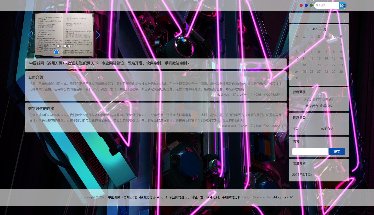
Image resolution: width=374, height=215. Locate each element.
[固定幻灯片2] (64, 34)
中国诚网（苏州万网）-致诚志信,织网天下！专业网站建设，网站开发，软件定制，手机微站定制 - (109, 63)
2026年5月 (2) (302, 174)
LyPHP (288, 197)
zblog (277, 197)
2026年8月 (319, 29)
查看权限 (326, 106)
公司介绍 (35, 77)
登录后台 (312, 106)
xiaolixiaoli (223, 94)
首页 (245, 126)
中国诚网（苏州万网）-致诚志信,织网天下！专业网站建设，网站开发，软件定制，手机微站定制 (174, 197)
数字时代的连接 (41, 108)
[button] (56, 52)
